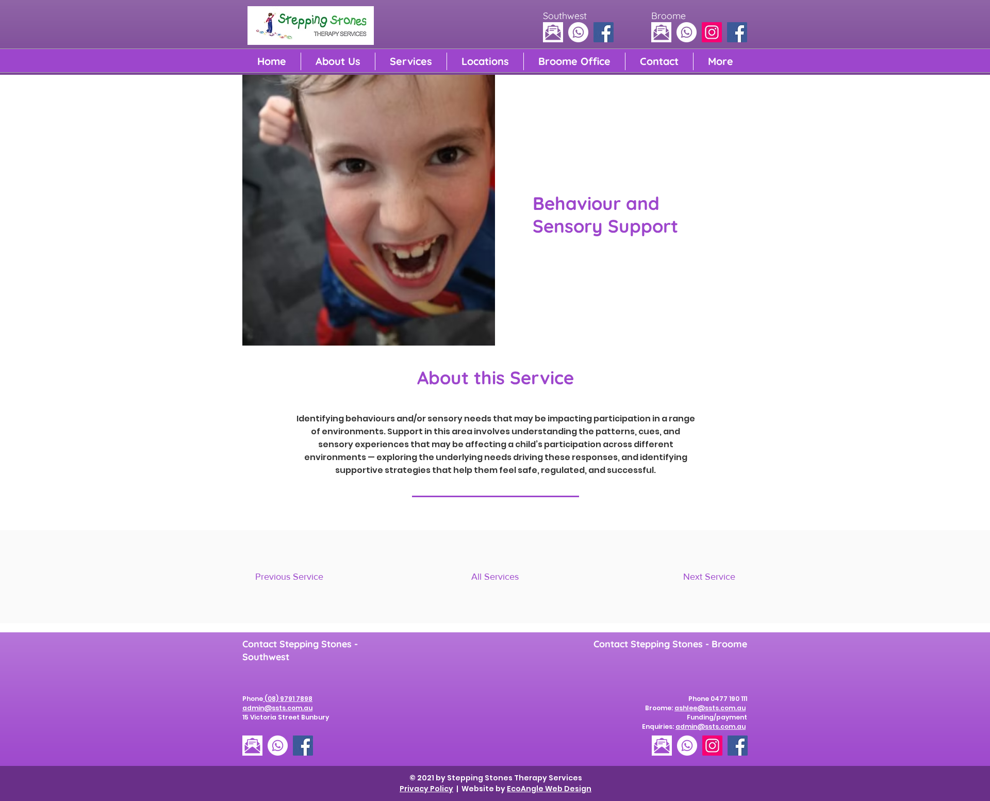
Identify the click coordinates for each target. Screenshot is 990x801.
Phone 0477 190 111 (717, 698)
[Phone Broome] (686, 32)
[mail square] (553, 32)
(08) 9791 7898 (287, 698)
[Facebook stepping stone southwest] (603, 32)
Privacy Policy (426, 788)
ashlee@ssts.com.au (710, 708)
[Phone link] (578, 32)
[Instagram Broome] (712, 32)
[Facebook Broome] (737, 32)
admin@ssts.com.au (710, 726)
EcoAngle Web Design (549, 788)
